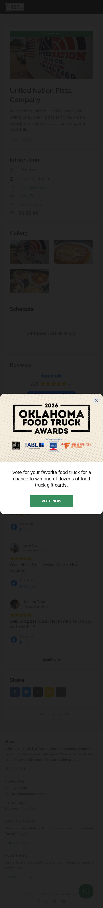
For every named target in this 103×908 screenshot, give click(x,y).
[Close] (96, 400)
